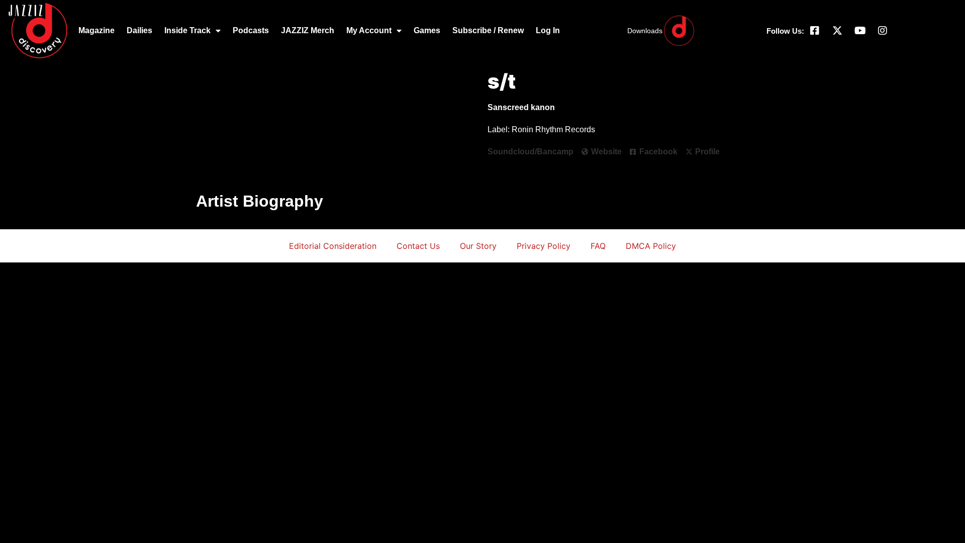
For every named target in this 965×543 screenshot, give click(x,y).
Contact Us (418, 246)
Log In (548, 30)
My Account (369, 30)
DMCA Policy (651, 246)
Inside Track (187, 30)
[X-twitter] (837, 31)
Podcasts (251, 30)
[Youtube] (860, 31)
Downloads (644, 31)
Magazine (96, 30)
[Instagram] (883, 31)
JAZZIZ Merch (307, 30)
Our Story (478, 246)
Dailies (139, 30)
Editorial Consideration (332, 246)
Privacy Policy (543, 246)
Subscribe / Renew (488, 30)
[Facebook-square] (815, 31)
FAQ (598, 246)
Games (427, 30)
